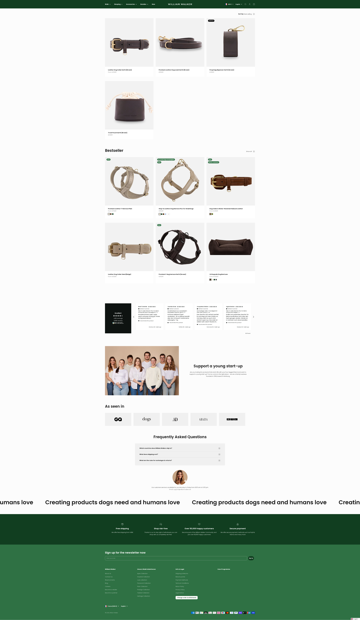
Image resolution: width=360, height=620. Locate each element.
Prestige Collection (143, 590)
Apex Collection (142, 573)
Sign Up (251, 558)
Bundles (143, 4)
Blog (106, 583)
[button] (134, 317)
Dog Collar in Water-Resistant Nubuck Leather (226, 209)
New (153, 4)
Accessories (130, 4)
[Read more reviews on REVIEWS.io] (118, 323)
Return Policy (180, 586)
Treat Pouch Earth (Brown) (117, 133)
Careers (107, 586)
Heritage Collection (143, 596)
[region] (193, 316)
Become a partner (111, 593)
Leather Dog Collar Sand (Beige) (119, 274)
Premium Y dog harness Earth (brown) (172, 274)
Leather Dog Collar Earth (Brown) (120, 70)
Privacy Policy (180, 590)
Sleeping (117, 4)
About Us (108, 573)
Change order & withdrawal (186, 598)
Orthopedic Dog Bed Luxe (219, 274)
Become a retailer (111, 590)
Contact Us (108, 577)
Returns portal (180, 577)
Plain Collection (142, 586)
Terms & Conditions (182, 583)
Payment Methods (182, 580)
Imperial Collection (143, 577)
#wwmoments (110, 580)
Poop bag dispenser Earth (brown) (222, 70)
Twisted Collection (143, 593)
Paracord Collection (144, 583)
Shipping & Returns (182, 573)
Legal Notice (180, 593)
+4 (168, 214)
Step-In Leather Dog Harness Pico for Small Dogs (176, 209)
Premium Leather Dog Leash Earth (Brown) (174, 70)
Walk (107, 4)
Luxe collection (142, 580)
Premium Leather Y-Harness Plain (120, 209)
